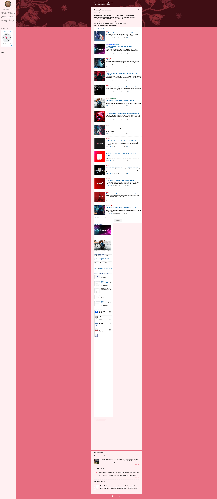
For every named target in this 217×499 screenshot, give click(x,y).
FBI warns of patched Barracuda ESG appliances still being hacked (122, 113)
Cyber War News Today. (99, 455)
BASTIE (95, 264)
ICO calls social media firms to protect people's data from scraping (122, 59)
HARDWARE (112, 44)
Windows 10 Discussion (102, 264)
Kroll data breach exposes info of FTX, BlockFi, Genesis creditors (122, 100)
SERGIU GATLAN (109, 160)
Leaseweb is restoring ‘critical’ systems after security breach (121, 87)
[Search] (141, 3)
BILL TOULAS (109, 37)
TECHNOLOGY (117, 44)
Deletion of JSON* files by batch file (100, 262)
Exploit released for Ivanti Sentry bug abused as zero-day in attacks (122, 180)
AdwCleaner (101, 323)
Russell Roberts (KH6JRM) (8, 9)
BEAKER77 (96, 268)
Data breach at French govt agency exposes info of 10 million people (123, 32)
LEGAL (111, 58)
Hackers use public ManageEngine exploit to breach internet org (122, 194)
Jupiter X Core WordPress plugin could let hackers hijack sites (121, 140)
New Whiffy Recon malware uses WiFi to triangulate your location (122, 167)
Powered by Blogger (117, 496)
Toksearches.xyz (105, 296)
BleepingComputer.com (100, 419)
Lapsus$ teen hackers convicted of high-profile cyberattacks (121, 207)
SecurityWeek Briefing (99, 481)
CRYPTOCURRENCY (113, 98)
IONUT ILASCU (109, 213)
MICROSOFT (108, 152)
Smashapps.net (105, 302)
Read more (137, 464)
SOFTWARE (108, 44)
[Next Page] (105, 217)
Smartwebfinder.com (106, 282)
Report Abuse (3, 56)
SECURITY (108, 31)
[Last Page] (106, 217)
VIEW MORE (118, 220)
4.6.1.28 (102, 313)
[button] (138, 10)
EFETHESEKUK (96, 258)
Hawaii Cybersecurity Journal (103, 3)
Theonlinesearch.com (106, 276)
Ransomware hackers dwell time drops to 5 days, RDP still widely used (123, 127)
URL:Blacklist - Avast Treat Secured (100, 267)
